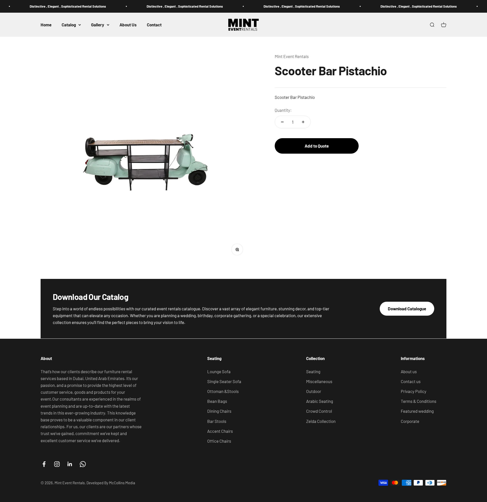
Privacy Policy (413, 391)
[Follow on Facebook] (44, 464)
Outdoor (313, 391)
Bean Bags (217, 401)
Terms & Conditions (418, 401)
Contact (154, 24)
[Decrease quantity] (282, 122)
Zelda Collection (321, 421)
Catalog (69, 24)
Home (46, 24)
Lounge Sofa (219, 371)
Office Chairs (219, 440)
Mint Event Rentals (292, 56)
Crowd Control (319, 411)
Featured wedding (417, 411)
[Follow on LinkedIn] (69, 464)
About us (409, 371)
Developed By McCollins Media (110, 482)
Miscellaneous (319, 381)
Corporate (410, 421)
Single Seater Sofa (224, 381)
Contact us (411, 381)
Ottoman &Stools (223, 391)
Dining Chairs (219, 411)
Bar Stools (216, 421)
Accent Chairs (220, 431)
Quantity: (283, 110)
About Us (128, 24)
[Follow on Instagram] (57, 464)
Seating (313, 371)
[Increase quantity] (303, 122)
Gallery (97, 24)
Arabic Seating (319, 401)
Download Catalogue (407, 308)
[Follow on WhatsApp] (82, 464)
